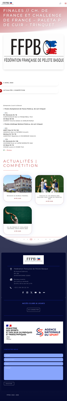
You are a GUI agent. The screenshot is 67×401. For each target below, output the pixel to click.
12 (38, 239)
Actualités (8, 90)
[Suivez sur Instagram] (27, 292)
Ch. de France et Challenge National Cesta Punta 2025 (17, 227)
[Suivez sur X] (31, 292)
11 (34, 239)
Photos (9, 150)
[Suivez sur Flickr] (44, 292)
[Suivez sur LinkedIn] (40, 292)
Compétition (19, 90)
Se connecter (33, 309)
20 (46, 239)
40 (54, 239)
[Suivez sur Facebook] (23, 292)
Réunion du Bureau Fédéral (17, 195)
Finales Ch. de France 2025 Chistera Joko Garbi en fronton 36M (49, 197)
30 (50, 239)
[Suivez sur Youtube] (35, 292)
